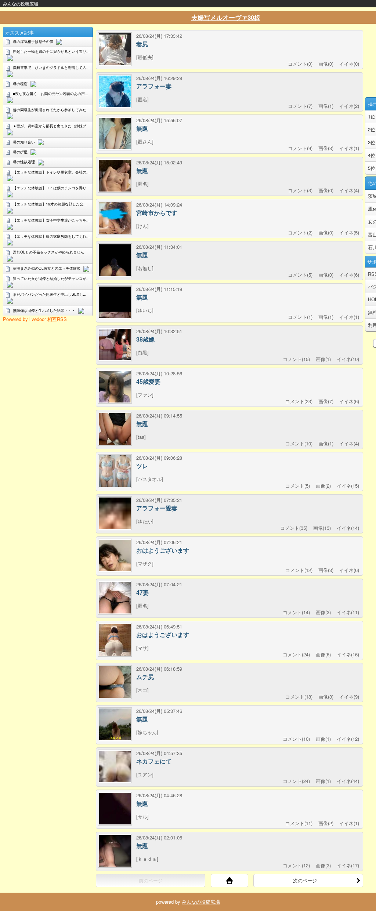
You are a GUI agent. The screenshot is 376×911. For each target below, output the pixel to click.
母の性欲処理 (24, 161)
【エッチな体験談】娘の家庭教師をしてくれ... (51, 236)
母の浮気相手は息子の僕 (33, 41)
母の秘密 (20, 83)
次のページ (305, 880)
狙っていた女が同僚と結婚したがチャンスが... (51, 278)
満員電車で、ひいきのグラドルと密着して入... (51, 67)
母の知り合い (24, 142)
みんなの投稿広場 (20, 3)
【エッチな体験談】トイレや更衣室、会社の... (51, 172)
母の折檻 (20, 151)
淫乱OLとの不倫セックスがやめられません (48, 252)
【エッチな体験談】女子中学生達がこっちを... (51, 220)
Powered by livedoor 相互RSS (35, 319)
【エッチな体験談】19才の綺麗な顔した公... (50, 204)
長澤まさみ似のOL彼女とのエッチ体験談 (46, 268)
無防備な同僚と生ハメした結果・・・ (44, 310)
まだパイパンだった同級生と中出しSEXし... (49, 294)
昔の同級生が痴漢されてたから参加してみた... (51, 109)
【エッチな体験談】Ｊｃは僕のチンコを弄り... (51, 187)
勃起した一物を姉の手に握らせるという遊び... (51, 51)
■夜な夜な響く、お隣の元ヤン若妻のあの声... (50, 93)
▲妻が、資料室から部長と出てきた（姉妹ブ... (51, 125)
